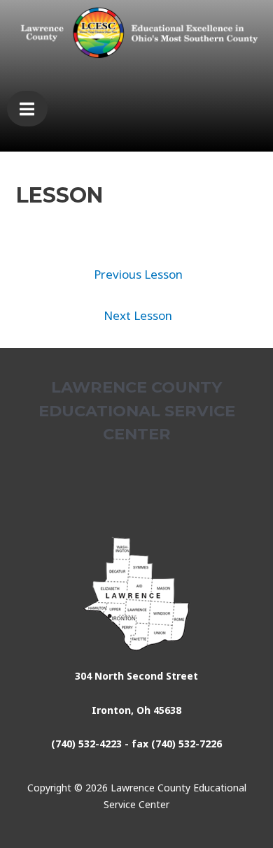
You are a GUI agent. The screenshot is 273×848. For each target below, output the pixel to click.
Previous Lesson (138, 274)
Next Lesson (138, 315)
